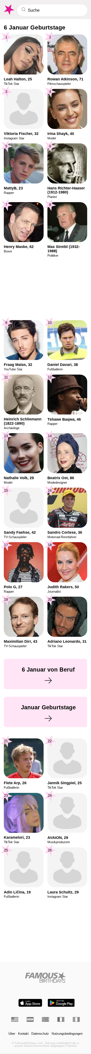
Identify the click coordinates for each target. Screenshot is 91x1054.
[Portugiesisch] (45, 1019)
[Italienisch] (76, 1019)
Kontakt (23, 1033)
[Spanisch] (30, 1019)
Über (11, 1033)
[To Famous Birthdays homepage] (9, 9)
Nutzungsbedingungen (67, 1033)
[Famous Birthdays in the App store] (30, 1003)
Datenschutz (40, 1033)
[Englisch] (14, 1019)
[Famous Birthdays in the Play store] (61, 1003)
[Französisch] (60, 1019)
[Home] (45, 977)
